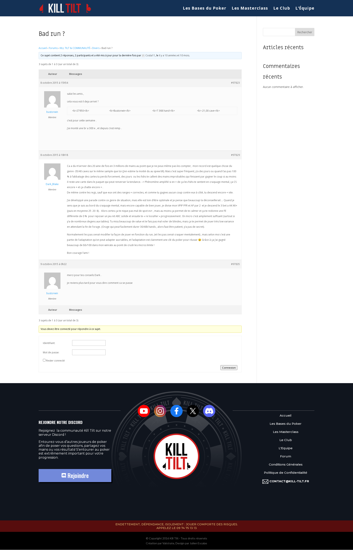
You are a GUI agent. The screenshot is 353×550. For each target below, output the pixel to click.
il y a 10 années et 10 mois (174, 55)
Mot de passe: (51, 352)
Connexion (229, 367)
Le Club (281, 9)
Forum (285, 456)
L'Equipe (286, 448)
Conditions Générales (286, 465)
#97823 (235, 82)
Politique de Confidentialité (285, 473)
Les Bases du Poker (204, 9)
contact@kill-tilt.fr (289, 481)
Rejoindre (77, 475)
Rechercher (304, 32)
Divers (95, 48)
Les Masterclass (250, 9)
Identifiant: (49, 343)
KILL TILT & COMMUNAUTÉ (75, 48)
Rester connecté (55, 360)
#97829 (235, 155)
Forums (53, 48)
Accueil (43, 48)
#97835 (235, 264)
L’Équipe (304, 9)
